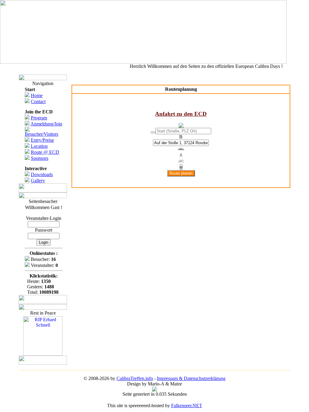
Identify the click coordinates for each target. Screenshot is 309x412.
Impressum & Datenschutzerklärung (191, 378)
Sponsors (39, 158)
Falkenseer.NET (186, 405)
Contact (38, 101)
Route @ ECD (45, 152)
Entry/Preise (42, 140)
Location (39, 146)
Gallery (38, 180)
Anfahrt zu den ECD (181, 114)
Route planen (181, 173)
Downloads (42, 174)
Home (37, 95)
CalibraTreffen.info (134, 378)
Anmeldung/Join (46, 123)
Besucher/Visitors (41, 134)
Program (39, 117)
